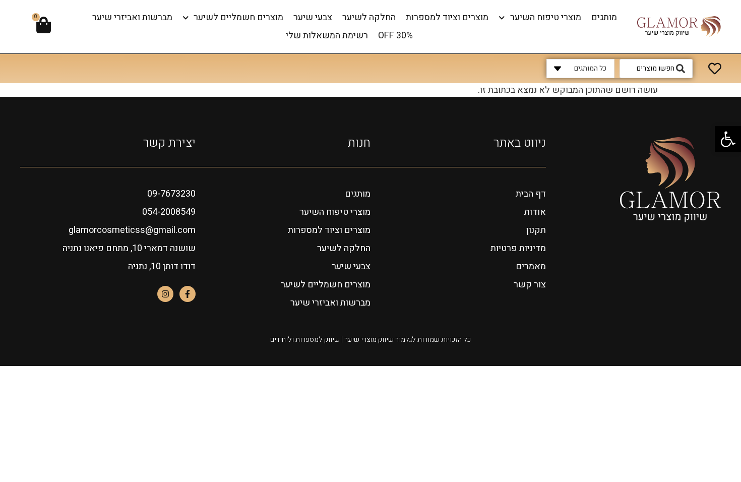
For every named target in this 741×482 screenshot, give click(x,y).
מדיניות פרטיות (518, 248)
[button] (728, 139)
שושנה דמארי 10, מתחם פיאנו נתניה (129, 248)
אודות (535, 212)
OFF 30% (395, 35)
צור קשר (530, 284)
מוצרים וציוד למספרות (447, 17)
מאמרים (531, 266)
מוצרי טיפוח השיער (545, 17)
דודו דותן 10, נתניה (162, 266)
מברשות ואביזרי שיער (132, 17)
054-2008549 (169, 212)
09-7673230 (171, 194)
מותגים (604, 17)
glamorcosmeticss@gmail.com (132, 230)
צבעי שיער (312, 17)
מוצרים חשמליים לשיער (238, 17)
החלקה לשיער (369, 17)
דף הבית (531, 194)
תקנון (536, 230)
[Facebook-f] (187, 294)
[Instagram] (165, 294)
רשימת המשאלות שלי (327, 35)
